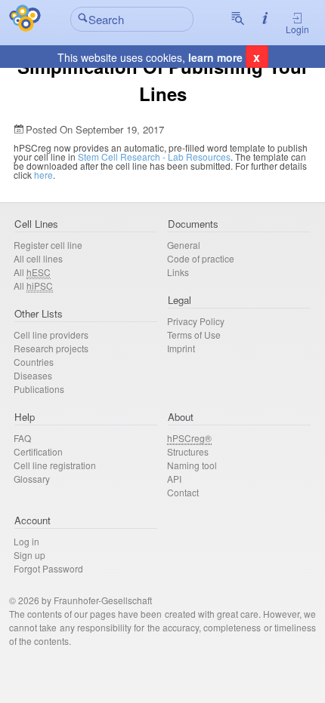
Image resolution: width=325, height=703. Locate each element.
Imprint (181, 348)
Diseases (33, 375)
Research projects (51, 348)
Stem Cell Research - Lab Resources (154, 156)
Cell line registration (55, 465)
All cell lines (38, 258)
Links (178, 272)
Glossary (32, 478)
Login (297, 29)
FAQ (22, 437)
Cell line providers (51, 334)
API (174, 478)
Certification (38, 451)
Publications (39, 388)
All (32, 272)
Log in (26, 541)
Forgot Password (48, 568)
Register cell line (48, 244)
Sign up (29, 554)
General (183, 244)
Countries (34, 361)
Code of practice (200, 258)
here (43, 174)
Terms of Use (194, 334)
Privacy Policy (195, 321)
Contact (183, 492)
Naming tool (192, 465)
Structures (188, 451)
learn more (215, 57)
